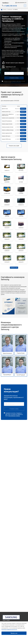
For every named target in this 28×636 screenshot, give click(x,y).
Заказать (23, 108)
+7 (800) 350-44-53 (10, 5)
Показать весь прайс (14, 145)
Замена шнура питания (7, 124)
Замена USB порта (6, 136)
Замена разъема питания (7, 127)
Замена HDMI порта (6, 139)
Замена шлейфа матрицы (8, 130)
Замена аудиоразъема (7, 133)
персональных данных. (16, 82)
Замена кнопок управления (8, 117)
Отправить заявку (14, 77)
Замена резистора (6, 111)
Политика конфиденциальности (9, 629)
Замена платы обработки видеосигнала (8, 115)
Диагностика (5, 108)
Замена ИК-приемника (7, 121)
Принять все (14, 633)
